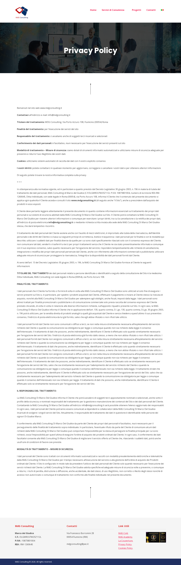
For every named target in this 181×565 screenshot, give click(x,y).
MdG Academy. (125, 536)
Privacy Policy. (125, 544)
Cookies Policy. (125, 548)
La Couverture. (125, 540)
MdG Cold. (123, 533)
